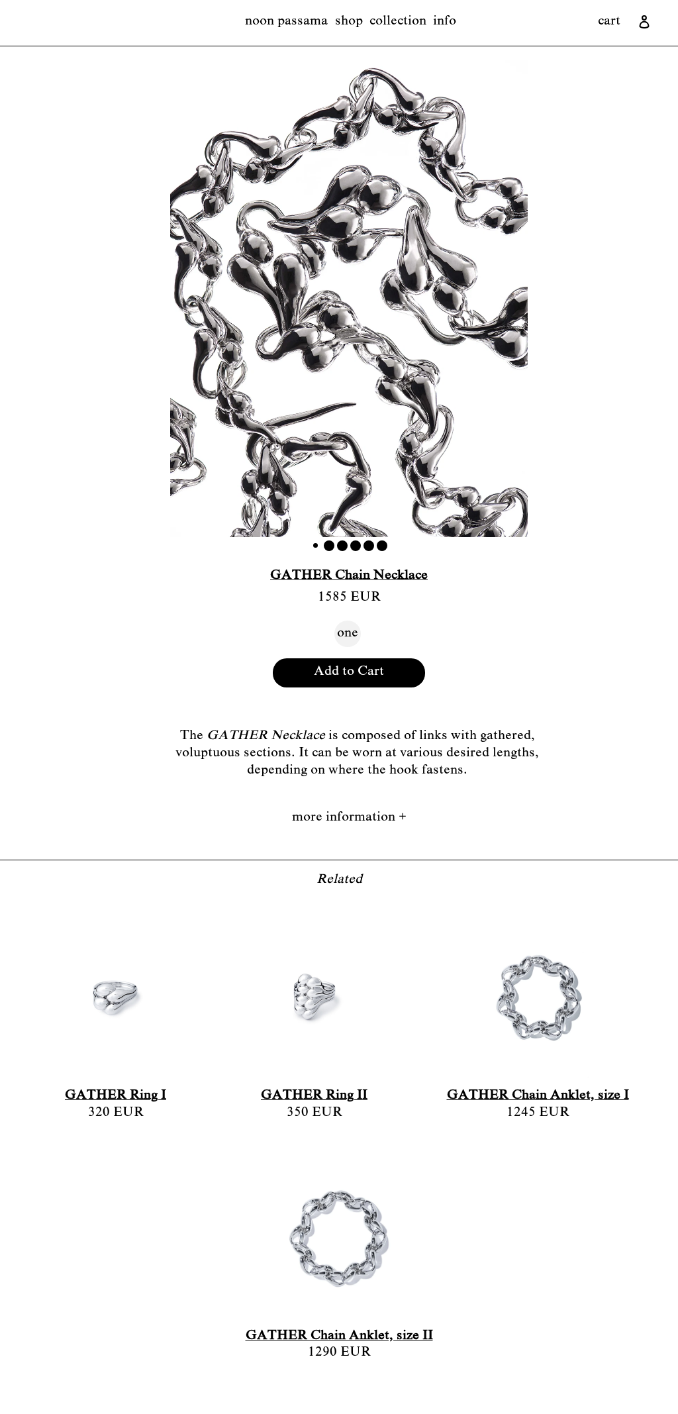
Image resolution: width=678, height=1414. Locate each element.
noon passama (286, 22)
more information (349, 818)
